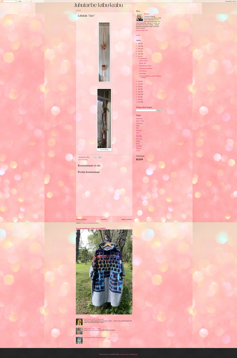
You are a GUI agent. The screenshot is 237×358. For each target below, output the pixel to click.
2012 (139, 102)
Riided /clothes (140, 121)
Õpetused (138, 148)
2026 (139, 43)
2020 (139, 81)
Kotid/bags (139, 146)
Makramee (84, 159)
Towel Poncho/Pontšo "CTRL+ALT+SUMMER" (91, 228)
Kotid (137, 128)
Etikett (138, 143)
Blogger (135, 354)
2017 (139, 89)
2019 (139, 84)
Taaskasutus (139, 123)
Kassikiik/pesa (143, 71)
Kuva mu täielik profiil (142, 30)
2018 (139, 86)
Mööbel (138, 141)
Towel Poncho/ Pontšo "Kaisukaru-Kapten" (95, 337)
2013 (139, 99)
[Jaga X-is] (98, 157)
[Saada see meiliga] (94, 157)
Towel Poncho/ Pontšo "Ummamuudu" (94, 319)
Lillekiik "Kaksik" (143, 60)
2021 (139, 56)
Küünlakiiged (142, 73)
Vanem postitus (126, 219)
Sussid (138, 150)
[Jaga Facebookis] (99, 157)
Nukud (138, 132)
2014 (139, 97)
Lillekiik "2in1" (143, 63)
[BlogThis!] (96, 157)
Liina (147, 14)
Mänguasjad (139, 118)
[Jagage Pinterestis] (101, 157)
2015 (139, 94)
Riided (137, 125)
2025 (139, 46)
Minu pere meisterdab (139, 135)
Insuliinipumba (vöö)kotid (145, 68)
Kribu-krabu (139, 139)
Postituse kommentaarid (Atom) (89, 223)
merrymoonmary (124, 354)
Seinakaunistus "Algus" (145, 66)
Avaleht (104, 219)
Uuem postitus (81, 219)
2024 (139, 48)
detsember (142, 58)
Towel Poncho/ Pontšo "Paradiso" (93, 328)
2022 (139, 54)
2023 (139, 51)
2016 (139, 91)
